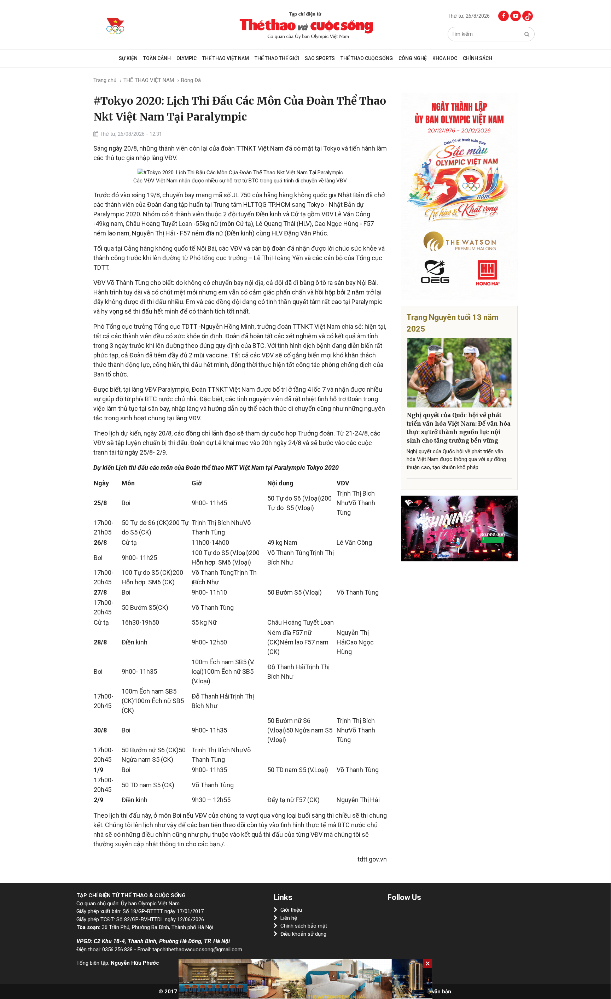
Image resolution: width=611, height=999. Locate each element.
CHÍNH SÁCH (477, 58)
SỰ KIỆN (128, 58)
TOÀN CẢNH (157, 58)
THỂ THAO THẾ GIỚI (277, 58)
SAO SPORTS (320, 58)
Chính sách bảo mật (303, 926)
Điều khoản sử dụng (303, 934)
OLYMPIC (186, 58)
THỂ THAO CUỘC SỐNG (367, 58)
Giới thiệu (291, 910)
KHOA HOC (444, 58)
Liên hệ (288, 918)
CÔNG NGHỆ (412, 58)
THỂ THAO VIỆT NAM (225, 58)
